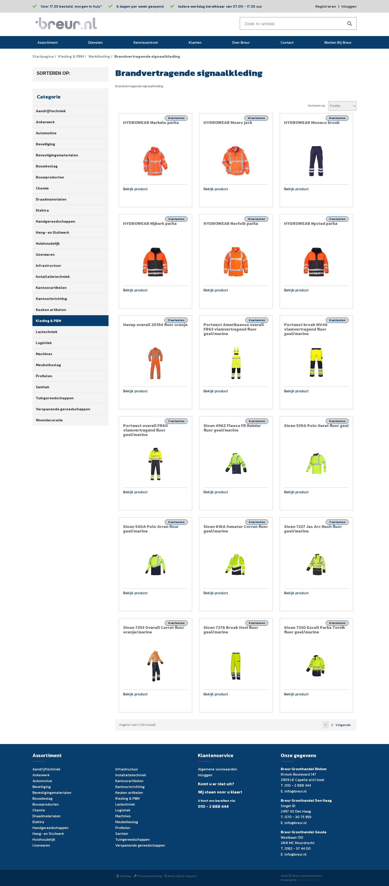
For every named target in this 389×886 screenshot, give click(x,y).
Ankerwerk (45, 122)
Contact (287, 42)
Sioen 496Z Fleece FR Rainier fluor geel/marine (232, 427)
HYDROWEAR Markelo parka (151, 122)
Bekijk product (135, 189)
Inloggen (349, 6)
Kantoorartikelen (51, 287)
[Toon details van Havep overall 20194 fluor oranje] (155, 363)
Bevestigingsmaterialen (57, 155)
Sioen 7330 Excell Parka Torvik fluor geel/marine (314, 629)
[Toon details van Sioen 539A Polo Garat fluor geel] (316, 464)
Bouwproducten (50, 177)
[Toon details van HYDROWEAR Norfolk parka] (236, 262)
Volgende (343, 724)
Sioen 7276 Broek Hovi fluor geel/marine (231, 629)
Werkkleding (99, 56)
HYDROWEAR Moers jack (228, 122)
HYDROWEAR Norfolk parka (231, 223)
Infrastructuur (48, 265)
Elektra (42, 210)
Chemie (42, 188)
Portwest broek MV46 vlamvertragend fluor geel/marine (306, 329)
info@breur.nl (295, 791)
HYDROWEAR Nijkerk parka (150, 223)
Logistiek (44, 342)
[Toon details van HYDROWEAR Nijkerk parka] (155, 262)
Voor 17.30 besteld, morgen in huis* (71, 6)
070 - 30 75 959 (298, 817)
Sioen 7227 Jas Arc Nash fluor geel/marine (313, 528)
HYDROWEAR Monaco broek (312, 122)
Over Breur (241, 42)
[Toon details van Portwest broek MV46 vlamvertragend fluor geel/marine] (316, 363)
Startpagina (43, 56)
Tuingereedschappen (55, 398)
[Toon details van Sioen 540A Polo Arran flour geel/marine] (155, 565)
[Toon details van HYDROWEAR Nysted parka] (316, 262)
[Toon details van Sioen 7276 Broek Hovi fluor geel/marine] (236, 666)
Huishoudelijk (48, 243)
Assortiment (47, 42)
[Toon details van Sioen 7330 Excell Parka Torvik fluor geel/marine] (316, 666)
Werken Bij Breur (338, 42)
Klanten (195, 42)
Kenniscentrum (145, 42)
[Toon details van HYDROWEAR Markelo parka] (155, 161)
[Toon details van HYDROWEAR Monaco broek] (316, 161)
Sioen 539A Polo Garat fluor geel (316, 425)
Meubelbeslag (48, 365)
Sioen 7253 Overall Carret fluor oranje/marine (153, 629)
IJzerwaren (45, 254)
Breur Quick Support (182, 876)
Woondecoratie (49, 420)
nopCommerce (307, 880)
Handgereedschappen (55, 221)
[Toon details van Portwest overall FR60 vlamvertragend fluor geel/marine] (155, 464)
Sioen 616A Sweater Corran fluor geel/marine (236, 528)
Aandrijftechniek (51, 111)
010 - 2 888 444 (213, 806)
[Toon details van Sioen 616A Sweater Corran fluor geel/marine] (236, 565)
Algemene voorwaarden (217, 769)
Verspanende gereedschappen (63, 409)
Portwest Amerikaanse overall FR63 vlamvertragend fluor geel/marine (234, 329)
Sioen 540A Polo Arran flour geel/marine (151, 528)
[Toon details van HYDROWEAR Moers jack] (236, 161)
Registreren (325, 6)
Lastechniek (47, 331)
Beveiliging (45, 144)
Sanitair (43, 387)
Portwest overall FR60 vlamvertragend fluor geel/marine (145, 430)
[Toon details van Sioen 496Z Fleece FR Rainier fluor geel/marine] (236, 464)
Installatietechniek (53, 276)
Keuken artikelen (51, 309)
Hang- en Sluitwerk (52, 232)
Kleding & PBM (71, 56)
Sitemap (125, 876)
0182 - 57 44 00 (298, 848)
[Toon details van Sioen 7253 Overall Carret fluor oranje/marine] (155, 666)
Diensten (95, 42)
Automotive (46, 133)
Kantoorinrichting (51, 298)
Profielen (44, 376)
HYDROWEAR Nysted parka (310, 223)
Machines (44, 353)
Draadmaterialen (51, 199)
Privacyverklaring (150, 876)
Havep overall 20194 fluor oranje (155, 325)
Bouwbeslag (47, 166)
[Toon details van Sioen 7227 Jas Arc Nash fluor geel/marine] (316, 565)
